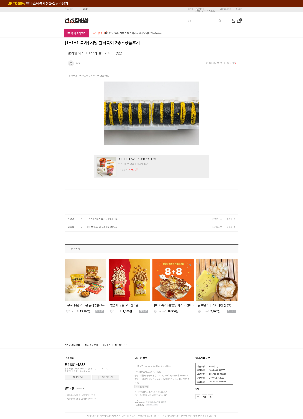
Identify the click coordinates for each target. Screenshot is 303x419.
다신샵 (86, 9)
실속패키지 (133, 33)
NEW (114, 33)
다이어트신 (69, 9)
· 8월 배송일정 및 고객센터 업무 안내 (81, 395)
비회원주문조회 (225, 9)
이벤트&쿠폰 (155, 33)
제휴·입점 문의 (91, 344)
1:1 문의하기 (78, 377)
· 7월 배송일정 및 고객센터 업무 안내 (81, 398)
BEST (108, 33)
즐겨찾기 (239, 9)
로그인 (190, 9)
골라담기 (143, 33)
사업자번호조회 (142, 386)
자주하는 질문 (121, 344)
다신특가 (122, 33)
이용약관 (106, 344)
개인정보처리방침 (72, 344)
